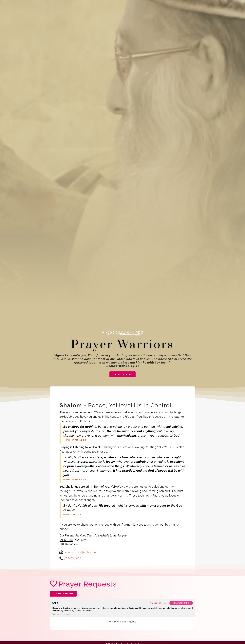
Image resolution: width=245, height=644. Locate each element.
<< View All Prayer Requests (122, 621)
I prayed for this (181, 603)
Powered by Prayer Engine (60, 627)
